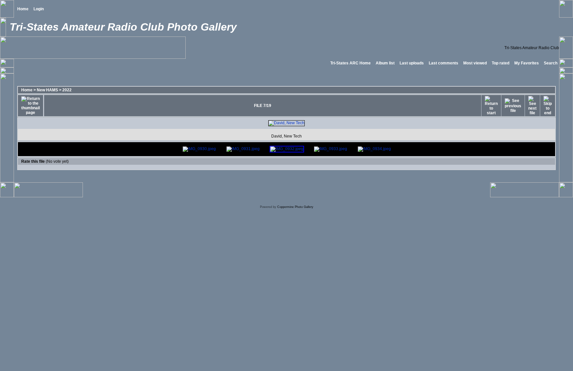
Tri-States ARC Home (350, 63)
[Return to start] (491, 105)
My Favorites (526, 63)
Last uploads (412, 63)
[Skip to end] (547, 105)
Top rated (500, 63)
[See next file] (532, 105)
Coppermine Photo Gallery (295, 207)
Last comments (443, 63)
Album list (385, 63)
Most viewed (475, 63)
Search (550, 63)
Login (38, 9)
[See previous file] (513, 105)
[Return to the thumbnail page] (30, 105)
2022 (67, 90)
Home (23, 9)
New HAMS (47, 90)
